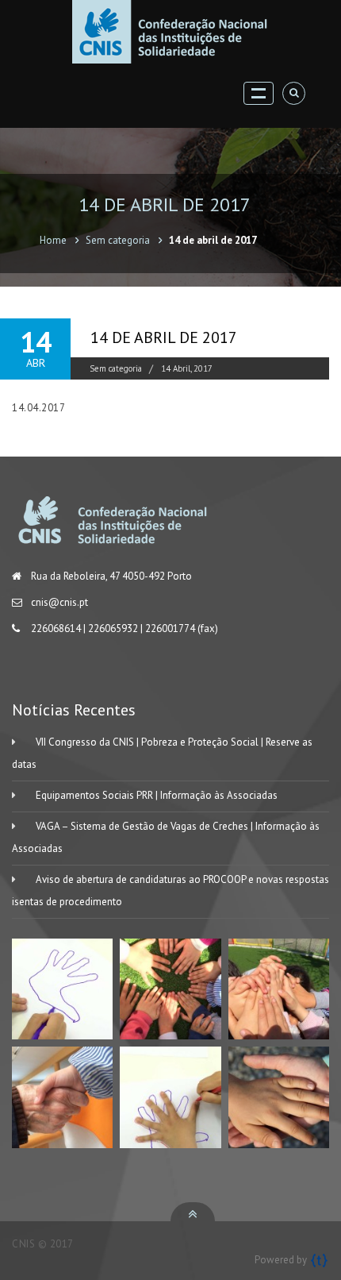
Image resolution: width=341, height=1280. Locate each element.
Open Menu (258, 93)
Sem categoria (118, 240)
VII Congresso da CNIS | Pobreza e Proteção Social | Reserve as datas (162, 753)
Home (53, 240)
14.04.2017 (38, 407)
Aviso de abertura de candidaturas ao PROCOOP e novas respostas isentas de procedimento (170, 890)
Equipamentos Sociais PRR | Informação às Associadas (157, 795)
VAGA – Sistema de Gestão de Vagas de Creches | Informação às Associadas (166, 837)
